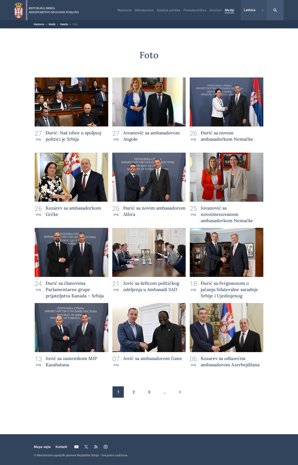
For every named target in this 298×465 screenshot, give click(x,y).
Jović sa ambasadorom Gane (149, 338)
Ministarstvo (144, 10)
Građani (215, 10)
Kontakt (61, 447)
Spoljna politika (168, 10)
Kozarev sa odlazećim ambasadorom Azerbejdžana (226, 338)
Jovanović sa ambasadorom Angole (149, 113)
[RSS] (95, 446)
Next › (179, 392)
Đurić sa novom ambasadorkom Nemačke (226, 113)
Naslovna (125, 10)
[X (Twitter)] (86, 446)
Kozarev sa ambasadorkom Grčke (71, 188)
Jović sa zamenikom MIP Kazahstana (71, 338)
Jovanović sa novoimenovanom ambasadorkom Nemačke (226, 188)
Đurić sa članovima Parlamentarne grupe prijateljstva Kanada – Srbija (71, 263)
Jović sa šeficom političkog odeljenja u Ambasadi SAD (149, 263)
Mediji (229, 10)
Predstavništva (194, 10)
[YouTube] (76, 446)
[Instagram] (105, 446)
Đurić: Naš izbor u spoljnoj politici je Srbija (71, 113)
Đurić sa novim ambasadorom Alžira (149, 188)
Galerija (64, 24)
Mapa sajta (42, 447)
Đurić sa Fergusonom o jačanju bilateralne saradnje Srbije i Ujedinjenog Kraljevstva (226, 263)
